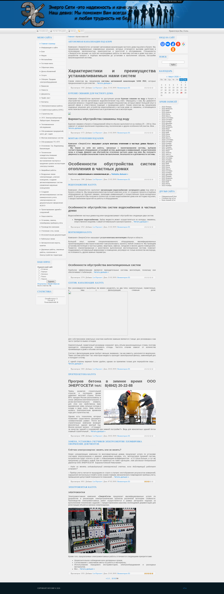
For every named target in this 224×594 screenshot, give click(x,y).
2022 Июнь (166, 165)
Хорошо (44, 272)
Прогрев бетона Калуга (82, 374)
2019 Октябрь (167, 119)
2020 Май (165, 132)
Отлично (44, 269)
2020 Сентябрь (167, 140)
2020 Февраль (167, 127)
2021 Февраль (167, 149)
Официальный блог (169, 196)
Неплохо (44, 274)
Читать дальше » (104, 83)
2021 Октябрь (167, 158)
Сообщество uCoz (169, 198)
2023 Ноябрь (167, 185)
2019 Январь (167, 107)
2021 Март (166, 151)
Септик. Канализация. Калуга (86, 283)
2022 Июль (166, 167)
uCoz (185, 588)
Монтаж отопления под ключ (86, 138)
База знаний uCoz (169, 200)
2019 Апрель (166, 112)
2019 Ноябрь (167, 121)
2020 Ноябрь (167, 143)
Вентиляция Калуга (80, 232)
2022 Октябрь (167, 171)
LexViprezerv (97, 88)
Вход (73, 31)
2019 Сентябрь (167, 118)
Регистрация (59, 31)
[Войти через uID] (162, 44)
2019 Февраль (167, 108)
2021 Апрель (166, 152)
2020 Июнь (166, 134)
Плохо (43, 276)
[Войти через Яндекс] (178, 44)
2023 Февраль (167, 178)
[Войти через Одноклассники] (173, 49)
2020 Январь (167, 125)
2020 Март (166, 129)
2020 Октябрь (167, 141)
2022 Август (166, 169)
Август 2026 (173, 77)
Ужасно (44, 279)
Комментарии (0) (123, 88)
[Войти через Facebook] (173, 44)
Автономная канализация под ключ (90, 42)
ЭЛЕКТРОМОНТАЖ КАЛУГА (82, 487)
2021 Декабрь (167, 162)
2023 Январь (167, 176)
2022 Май (165, 163)
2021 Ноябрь (167, 160)
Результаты (41, 284)
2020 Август (166, 138)
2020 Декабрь (167, 145)
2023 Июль (166, 184)
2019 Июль (166, 114)
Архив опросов (53, 284)
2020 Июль (166, 136)
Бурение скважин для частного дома (90, 93)
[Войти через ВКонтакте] (167, 44)
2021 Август (166, 154)
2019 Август (166, 116)
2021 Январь (167, 147)
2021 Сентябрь (167, 156)
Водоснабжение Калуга (82, 185)
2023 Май (165, 182)
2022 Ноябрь (167, 173)
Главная (43, 31)
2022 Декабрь (167, 174)
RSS (82, 31)
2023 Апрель (166, 180)
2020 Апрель (166, 130)
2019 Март (166, 110)
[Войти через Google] (183, 44)
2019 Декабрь (167, 123)
